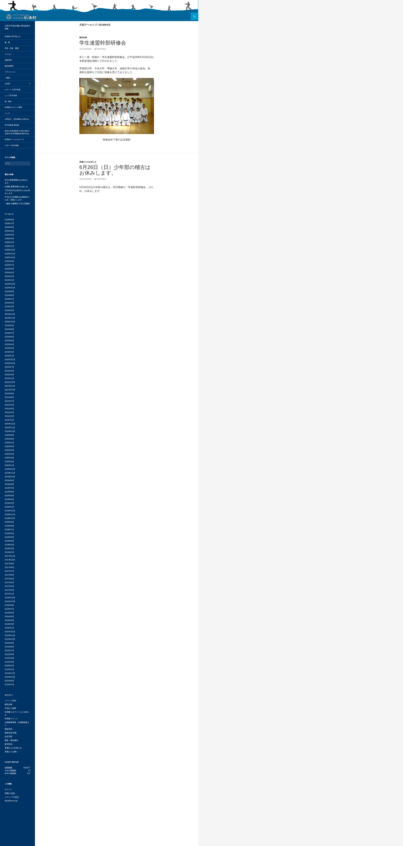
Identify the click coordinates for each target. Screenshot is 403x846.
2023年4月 (9, 344)
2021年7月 (9, 401)
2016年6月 (9, 613)
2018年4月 (9, 541)
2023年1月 (9, 356)
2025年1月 (9, 280)
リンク (7, 113)
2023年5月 (9, 341)
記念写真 (8, 736)
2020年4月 (9, 454)
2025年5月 (9, 269)
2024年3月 (9, 307)
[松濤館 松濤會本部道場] (21, 16)
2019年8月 (9, 484)
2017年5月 (9, 579)
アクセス (8, 54)
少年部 (7, 84)
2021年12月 (10, 382)
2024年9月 (9, 291)
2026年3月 (9, 238)
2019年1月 (9, 507)
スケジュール (10, 72)
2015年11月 (10, 635)
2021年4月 (9, 409)
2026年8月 (9, 220)
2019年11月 (10, 473)
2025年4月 (9, 273)
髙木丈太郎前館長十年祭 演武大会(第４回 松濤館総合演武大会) (17, 132)
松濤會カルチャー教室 (13, 107)
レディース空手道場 (12, 90)
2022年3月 (9, 375)
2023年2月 (9, 352)
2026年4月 (9, 235)
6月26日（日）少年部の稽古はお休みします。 (114, 170)
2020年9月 (9, 435)
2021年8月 (9, 397)
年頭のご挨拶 (10, 708)
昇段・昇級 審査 (12, 48)
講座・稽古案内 (11, 740)
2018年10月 (10, 518)
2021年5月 (9, 405)
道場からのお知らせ (87, 162)
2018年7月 (9, 530)
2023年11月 (10, 318)
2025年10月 (10, 257)
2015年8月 (9, 647)
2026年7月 (9, 223)
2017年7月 (9, 571)
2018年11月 (10, 514)
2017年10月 (10, 560)
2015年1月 (9, 669)
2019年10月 (10, 477)
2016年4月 (9, 620)
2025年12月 (10, 250)
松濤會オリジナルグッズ (14, 139)
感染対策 (8, 60)
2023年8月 (9, 329)
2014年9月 (9, 681)
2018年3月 (9, 545)
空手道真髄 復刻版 (12, 125)
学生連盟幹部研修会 (102, 43)
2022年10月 (10, 363)
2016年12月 (10, 598)
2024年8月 (9, 295)
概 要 (7, 42)
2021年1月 (9, 420)
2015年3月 (9, 662)
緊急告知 (8, 729)
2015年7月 (9, 650)
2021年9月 (9, 393)
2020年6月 (9, 446)
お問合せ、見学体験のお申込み (17, 119)
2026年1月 (9, 246)
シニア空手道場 (11, 95)
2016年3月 (9, 624)
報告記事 (83, 37)
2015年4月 (9, 658)
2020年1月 (9, 465)
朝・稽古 (8, 101)
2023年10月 (10, 322)
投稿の (10, 793)
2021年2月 (9, 416)
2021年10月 (10, 390)
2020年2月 (9, 461)
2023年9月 (9, 325)
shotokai (101, 49)
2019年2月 (9, 503)
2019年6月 (9, 492)
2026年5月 (9, 231)
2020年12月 (10, 424)
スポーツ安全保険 (12, 145)
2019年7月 (9, 488)
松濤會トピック (11, 718)
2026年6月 (9, 227)
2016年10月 (10, 601)
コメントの (12, 797)
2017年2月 (9, 590)
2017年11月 (10, 556)
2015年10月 (10, 639)
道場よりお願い (11, 752)
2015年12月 (10, 632)
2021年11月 (10, 386)
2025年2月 (9, 276)
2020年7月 (9, 443)
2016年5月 (9, 616)
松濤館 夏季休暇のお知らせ (16, 187)
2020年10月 (10, 431)
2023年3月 (9, 348)
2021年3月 (9, 412)
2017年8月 (9, 567)
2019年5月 (9, 495)
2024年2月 (9, 310)
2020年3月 (9, 458)
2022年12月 (10, 359)
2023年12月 (10, 314)
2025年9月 (9, 261)
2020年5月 (9, 450)
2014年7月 (9, 684)
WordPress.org (11, 801)
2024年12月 (10, 284)
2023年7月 (9, 333)
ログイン (8, 789)
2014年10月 (10, 677)
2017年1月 (9, 594)
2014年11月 (10, 673)
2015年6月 (9, 654)
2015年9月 (9, 643)
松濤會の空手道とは (12, 36)
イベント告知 (10, 701)
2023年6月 (9, 337)
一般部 (7, 78)
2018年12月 (10, 511)
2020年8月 (9, 439)
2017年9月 (9, 564)
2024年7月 (9, 299)
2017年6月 (9, 575)
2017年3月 (9, 586)
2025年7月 (9, 265)
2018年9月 (9, 522)
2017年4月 (9, 582)
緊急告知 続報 (11, 733)
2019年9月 (9, 480)
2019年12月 (10, 469)
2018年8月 (9, 526)
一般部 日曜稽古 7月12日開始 (17, 204)
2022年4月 (9, 371)
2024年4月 (9, 303)
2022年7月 (9, 367)
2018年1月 (9, 552)
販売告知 (8, 744)
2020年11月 (10, 427)
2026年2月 (9, 242)
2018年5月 (9, 537)
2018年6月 (9, 533)
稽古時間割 (9, 66)
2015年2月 (9, 666)
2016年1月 (9, 628)
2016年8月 (9, 605)
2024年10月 (10, 288)
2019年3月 (9, 499)
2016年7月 (9, 609)
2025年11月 (10, 254)
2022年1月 (9, 378)
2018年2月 (9, 548)
